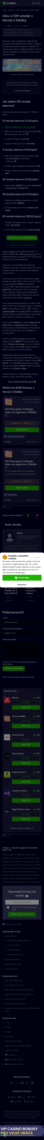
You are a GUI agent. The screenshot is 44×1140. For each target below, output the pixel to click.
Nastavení (22, 584)
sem (23, 572)
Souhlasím (23, 578)
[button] (37, 557)
